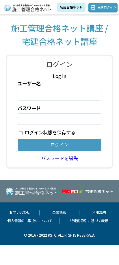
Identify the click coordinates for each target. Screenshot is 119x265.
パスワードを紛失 (59, 158)
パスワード (29, 108)
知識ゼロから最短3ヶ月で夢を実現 (71, 7)
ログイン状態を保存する (50, 132)
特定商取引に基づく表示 (89, 220)
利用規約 (99, 212)
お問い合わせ (19, 212)
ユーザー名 (29, 83)
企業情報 (59, 212)
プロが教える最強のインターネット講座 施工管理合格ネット (29, 8)
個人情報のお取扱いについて (29, 220)
